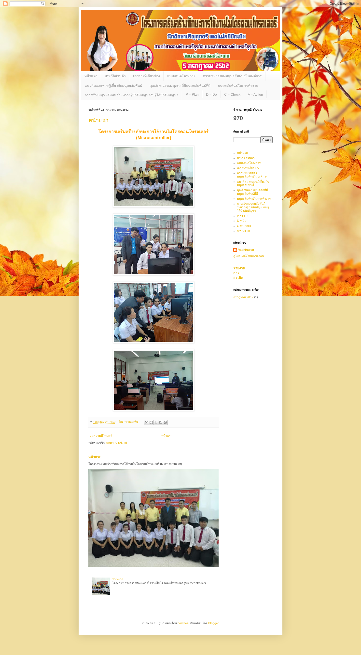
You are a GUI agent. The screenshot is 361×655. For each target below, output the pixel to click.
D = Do (211, 94)
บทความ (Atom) (116, 443)
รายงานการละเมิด (239, 273)
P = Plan (192, 94)
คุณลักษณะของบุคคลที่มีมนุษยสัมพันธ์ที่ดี (180, 86)
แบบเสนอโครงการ (181, 76)
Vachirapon (246, 250)
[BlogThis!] (151, 422)
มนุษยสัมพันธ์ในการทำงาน (238, 86)
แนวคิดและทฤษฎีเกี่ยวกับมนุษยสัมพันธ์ (113, 86)
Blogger (213, 623)
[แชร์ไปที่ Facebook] (160, 422)
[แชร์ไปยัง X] (155, 422)
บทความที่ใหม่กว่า (101, 435)
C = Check (232, 94)
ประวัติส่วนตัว (115, 76)
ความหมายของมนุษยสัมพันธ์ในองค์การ (232, 76)
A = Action (255, 94)
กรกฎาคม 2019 (243, 297)
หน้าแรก (90, 76)
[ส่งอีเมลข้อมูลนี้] (146, 422)
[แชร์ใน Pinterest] (165, 422)
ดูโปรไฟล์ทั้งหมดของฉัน (248, 256)
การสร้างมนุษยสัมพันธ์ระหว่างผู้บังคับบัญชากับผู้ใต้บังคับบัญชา (131, 95)
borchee (183, 623)
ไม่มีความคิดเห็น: (129, 421)
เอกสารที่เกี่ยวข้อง (146, 76)
